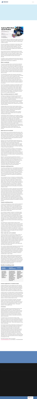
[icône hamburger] (33, 2)
